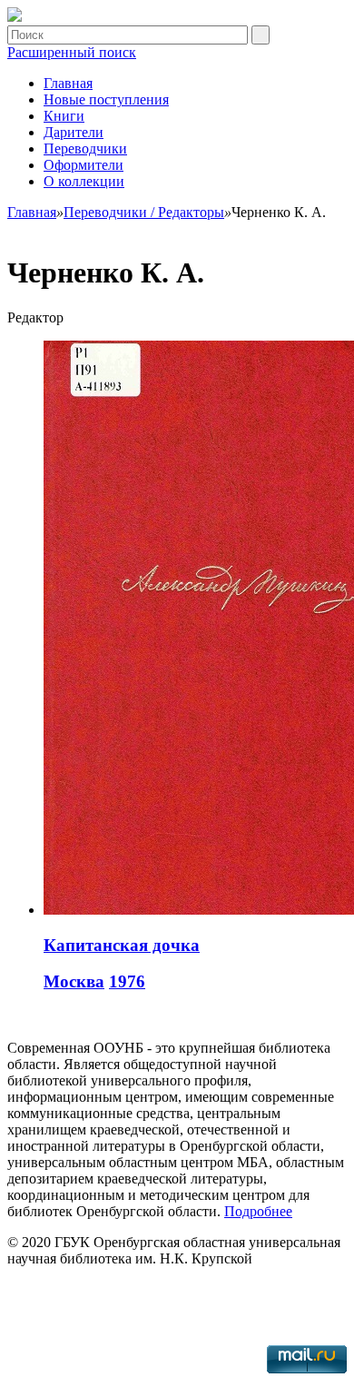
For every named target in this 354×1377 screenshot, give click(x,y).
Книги (64, 116)
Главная (68, 83)
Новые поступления (106, 99)
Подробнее (258, 1211)
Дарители (73, 132)
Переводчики (85, 148)
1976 (127, 981)
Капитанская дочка (122, 945)
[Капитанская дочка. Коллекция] (14, 17)
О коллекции (84, 181)
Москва (74, 981)
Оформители (83, 165)
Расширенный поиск (71, 52)
